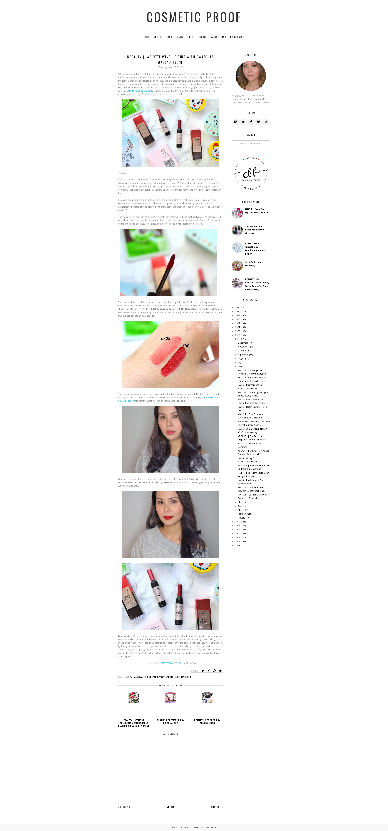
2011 (237, 545)
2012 (237, 541)
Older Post (215, 807)
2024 (237, 315)
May (240, 502)
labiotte (171, 676)
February (242, 513)
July (239, 362)
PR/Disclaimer (237, 37)
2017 (237, 521)
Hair (223, 37)
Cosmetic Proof (194, 17)
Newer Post (126, 807)
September (243, 354)
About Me (158, 37)
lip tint (181, 676)
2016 (237, 525)
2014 (237, 533)
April (240, 506)
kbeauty (141, 676)
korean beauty (156, 676)
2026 (237, 307)
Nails (169, 37)
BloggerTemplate (210, 827)
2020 (237, 331)
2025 (237, 311)
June (240, 366)
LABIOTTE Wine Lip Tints (140, 90)
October (242, 350)
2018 (237, 338)
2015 (237, 529)
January (241, 517)
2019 (237, 335)
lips (189, 676)
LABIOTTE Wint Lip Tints (172, 663)
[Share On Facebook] (208, 670)
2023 (237, 319)
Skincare (202, 37)
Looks (190, 37)
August (241, 358)
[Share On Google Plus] (214, 670)
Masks (214, 37)
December (243, 342)
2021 (237, 327)
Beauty (179, 37)
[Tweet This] (203, 670)
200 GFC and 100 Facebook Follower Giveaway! (255, 230)
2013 (237, 537)
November (243, 346)
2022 (237, 323)
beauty (131, 676)
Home (146, 37)
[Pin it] (220, 670)
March (241, 510)
